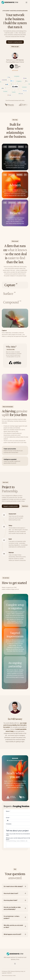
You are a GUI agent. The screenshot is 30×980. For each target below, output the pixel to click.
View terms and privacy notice (9, 975)
